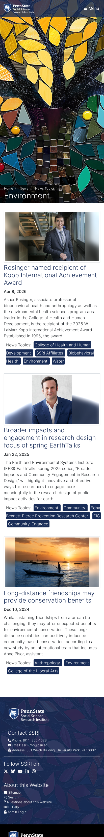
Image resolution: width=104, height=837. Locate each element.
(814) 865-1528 (35, 740)
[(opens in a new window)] (14, 772)
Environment (36, 361)
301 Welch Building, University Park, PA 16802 (61, 750)
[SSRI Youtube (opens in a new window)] (21, 772)
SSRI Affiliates (50, 352)
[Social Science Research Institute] (20, 8)
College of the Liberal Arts (33, 670)
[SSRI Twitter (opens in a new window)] (7, 772)
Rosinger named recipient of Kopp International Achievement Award (50, 275)
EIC (96, 515)
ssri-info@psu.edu (35, 745)
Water (58, 361)
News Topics (45, 188)
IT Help (13, 807)
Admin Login (17, 812)
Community (75, 507)
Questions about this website (29, 802)
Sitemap (14, 792)
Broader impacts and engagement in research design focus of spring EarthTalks (50, 437)
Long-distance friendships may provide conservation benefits (49, 596)
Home (8, 188)
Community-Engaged (28, 523)
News (24, 188)
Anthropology (48, 662)
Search (13, 797)
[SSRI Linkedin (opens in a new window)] (28, 772)
